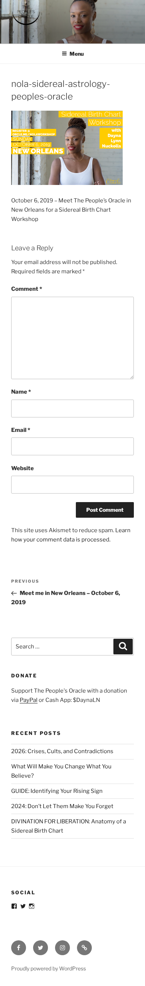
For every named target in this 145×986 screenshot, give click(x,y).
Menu (77, 54)
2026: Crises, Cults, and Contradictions (62, 751)
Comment (26, 289)
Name (21, 391)
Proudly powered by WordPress (48, 968)
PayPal (29, 700)
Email (20, 430)
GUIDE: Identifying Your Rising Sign (57, 791)
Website (22, 468)
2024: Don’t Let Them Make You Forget (62, 806)
